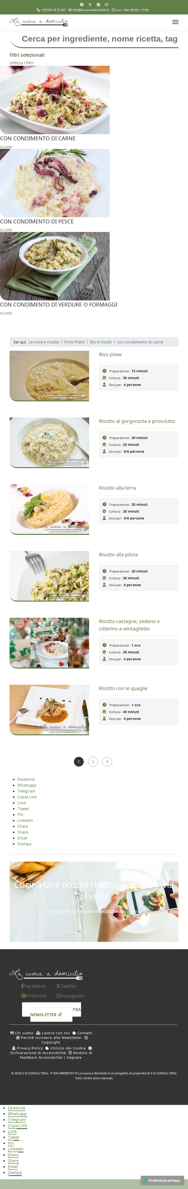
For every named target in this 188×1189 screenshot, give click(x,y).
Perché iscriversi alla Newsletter (51, 1037)
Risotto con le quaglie (123, 688)
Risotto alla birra (117, 487)
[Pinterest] (98, 4)
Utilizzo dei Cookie (67, 1048)
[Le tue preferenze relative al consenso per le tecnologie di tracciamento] (162, 1180)
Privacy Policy (29, 1048)
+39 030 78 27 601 (53, 10)
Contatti (84, 1033)
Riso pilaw (110, 354)
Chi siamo (24, 1033)
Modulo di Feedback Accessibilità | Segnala (56, 1055)
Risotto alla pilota (118, 554)
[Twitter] (90, 4)
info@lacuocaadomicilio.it (90, 10)
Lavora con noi (55, 1033)
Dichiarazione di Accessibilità (38, 1052)
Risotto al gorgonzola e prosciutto (137, 421)
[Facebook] (81, 4)
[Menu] (175, 22)
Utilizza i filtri (22, 63)
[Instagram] (106, 4)
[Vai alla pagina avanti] (107, 762)
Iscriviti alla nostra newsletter (55, 1012)
